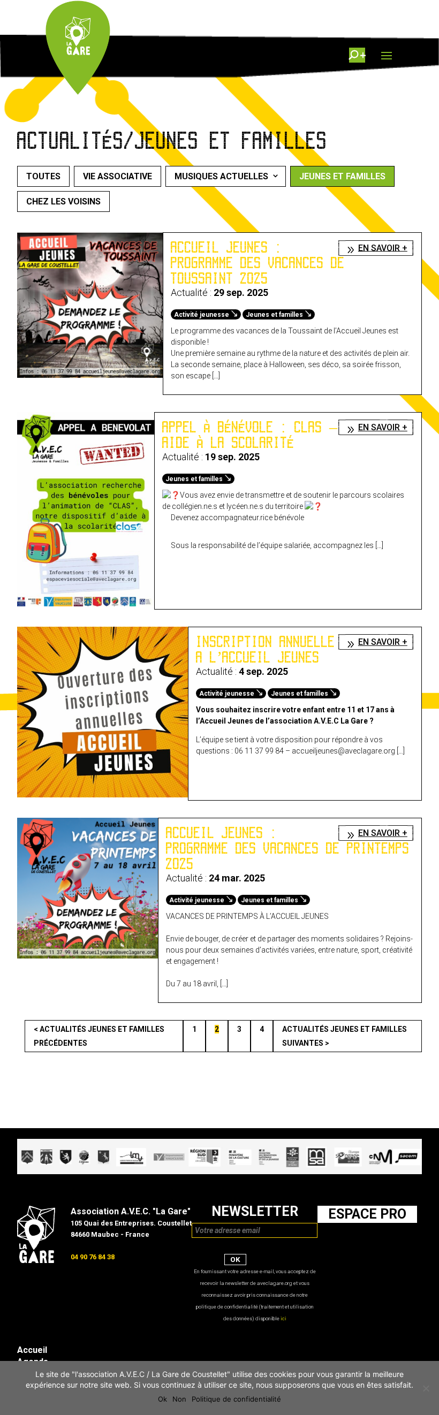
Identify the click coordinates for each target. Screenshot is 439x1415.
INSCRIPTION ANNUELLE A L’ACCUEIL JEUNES (265, 649)
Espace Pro (367, 1214)
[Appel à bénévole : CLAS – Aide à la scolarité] (85, 603)
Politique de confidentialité (236, 1399)
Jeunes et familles (342, 176)
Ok (162, 1399)
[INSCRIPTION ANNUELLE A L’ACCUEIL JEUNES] (102, 794)
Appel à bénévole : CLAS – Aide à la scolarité (249, 435)
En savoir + (382, 247)
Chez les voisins (63, 201)
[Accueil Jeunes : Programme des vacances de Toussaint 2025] (90, 375)
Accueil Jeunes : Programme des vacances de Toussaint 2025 (258, 262)
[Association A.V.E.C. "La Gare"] (36, 1260)
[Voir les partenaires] (219, 1171)
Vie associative (117, 176)
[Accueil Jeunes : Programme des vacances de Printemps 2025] (87, 956)
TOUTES (43, 176)
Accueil (32, 1350)
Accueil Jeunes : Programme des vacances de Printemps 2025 (288, 848)
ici (283, 1318)
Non (179, 1399)
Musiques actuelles (221, 176)
